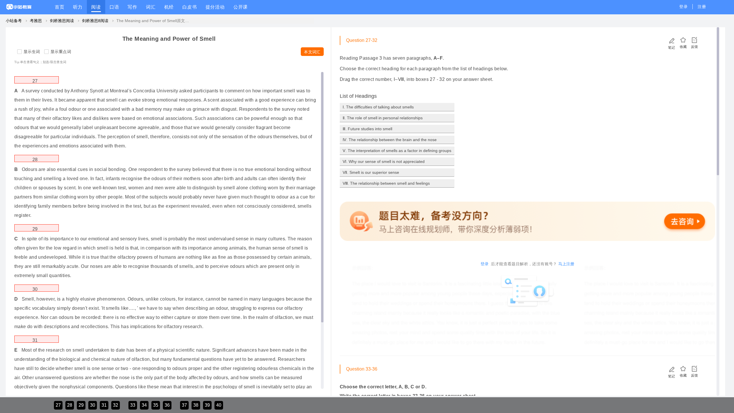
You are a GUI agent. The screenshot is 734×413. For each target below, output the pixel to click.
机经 (169, 7)
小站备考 (14, 20)
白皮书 (189, 7)
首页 (60, 7)
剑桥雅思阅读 (62, 20)
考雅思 (36, 20)
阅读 (96, 7)
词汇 (151, 7)
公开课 (240, 7)
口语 (114, 7)
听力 (78, 7)
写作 (132, 7)
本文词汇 (312, 52)
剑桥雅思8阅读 (95, 20)
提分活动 (215, 7)
